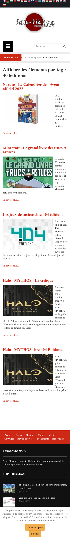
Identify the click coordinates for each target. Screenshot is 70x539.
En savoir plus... (11, 133)
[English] (29, 2)
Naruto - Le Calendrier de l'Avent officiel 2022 (31, 86)
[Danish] (22, 2)
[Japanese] (57, 2)
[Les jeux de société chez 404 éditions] (28, 234)
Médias (52, 435)
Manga (41, 435)
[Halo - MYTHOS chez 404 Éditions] (28, 369)
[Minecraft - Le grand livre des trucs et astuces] (28, 171)
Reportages (58, 438)
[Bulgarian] (11, 2)
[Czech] (18, 2)
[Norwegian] (64, 2)
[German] (36, 2)
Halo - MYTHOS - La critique (28, 280)
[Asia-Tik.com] (35, 21)
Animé (19, 435)
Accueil (8, 435)
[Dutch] (25, 2)
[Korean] (61, 2)
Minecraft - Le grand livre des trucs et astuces (34, 150)
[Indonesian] (50, 2)
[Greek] (39, 2)
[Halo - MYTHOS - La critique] (28, 300)
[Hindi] (46, 2)
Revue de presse (33, 57)
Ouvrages (9, 438)
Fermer (35, 533)
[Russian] (4, 5)
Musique (30, 435)
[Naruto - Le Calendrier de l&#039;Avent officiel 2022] (28, 108)
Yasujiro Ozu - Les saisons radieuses (37, 497)
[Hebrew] (43, 2)
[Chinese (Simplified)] (14, 2)
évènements (43, 438)
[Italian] (53, 2)
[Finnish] (32, 2)
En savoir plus (35, 527)
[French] (4, 2)
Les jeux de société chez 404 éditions (33, 214)
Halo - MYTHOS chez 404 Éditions (32, 349)
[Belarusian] (7, 2)
